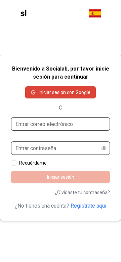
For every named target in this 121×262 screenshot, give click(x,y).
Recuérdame (33, 163)
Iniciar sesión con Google (64, 92)
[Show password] (104, 148)
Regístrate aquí (88, 206)
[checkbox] (13, 163)
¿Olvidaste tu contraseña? (82, 192)
